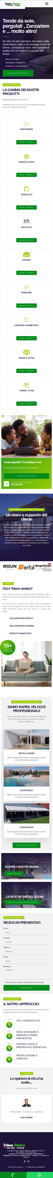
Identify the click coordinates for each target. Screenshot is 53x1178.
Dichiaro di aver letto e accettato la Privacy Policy (25, 982)
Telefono (6, 947)
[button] (46, 3)
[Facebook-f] (24, 1161)
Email (5, 957)
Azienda (6, 938)
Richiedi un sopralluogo (22, 482)
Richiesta (7, 966)
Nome (5, 928)
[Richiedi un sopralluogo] (6, 483)
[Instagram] (28, 1161)
